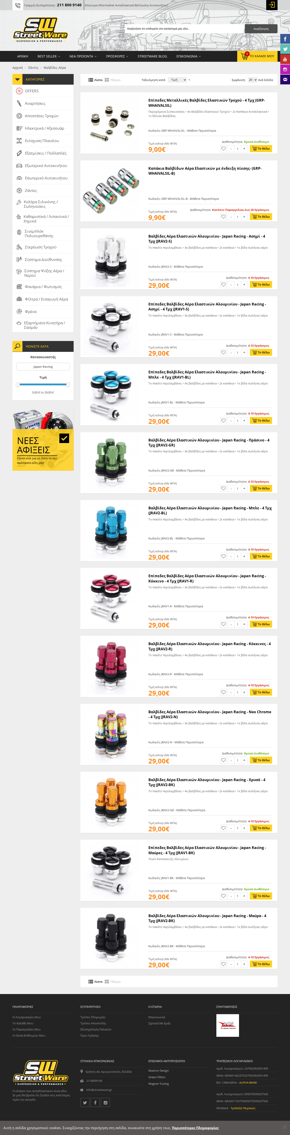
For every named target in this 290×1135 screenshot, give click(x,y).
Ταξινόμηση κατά (153, 80)
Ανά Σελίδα (265, 80)
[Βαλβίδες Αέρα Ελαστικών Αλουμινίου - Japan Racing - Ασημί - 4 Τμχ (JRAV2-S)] (111, 231)
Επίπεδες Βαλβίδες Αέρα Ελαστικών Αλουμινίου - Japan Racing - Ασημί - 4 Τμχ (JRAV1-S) (207, 307)
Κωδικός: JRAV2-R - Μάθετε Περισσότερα (175, 674)
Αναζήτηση (261, 29)
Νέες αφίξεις (33, 445)
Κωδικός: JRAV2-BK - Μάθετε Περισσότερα (176, 946)
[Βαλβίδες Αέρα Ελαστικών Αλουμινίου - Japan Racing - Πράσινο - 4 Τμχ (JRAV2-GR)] (111, 434)
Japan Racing (43, 367)
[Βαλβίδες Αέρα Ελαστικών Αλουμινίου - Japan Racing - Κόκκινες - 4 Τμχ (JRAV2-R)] (111, 638)
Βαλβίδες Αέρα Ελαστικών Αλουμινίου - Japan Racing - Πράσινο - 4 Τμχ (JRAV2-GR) (208, 443)
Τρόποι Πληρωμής (92, 1017)
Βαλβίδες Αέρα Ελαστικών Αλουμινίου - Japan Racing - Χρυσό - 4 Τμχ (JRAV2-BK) (206, 782)
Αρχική (17, 67)
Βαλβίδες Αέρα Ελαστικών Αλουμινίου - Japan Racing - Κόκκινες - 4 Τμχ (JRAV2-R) (209, 646)
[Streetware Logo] (40, 30)
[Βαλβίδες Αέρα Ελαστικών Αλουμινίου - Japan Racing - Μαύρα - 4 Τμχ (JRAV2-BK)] (111, 910)
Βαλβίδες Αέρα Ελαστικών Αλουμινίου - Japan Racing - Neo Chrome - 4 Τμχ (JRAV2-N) (209, 714)
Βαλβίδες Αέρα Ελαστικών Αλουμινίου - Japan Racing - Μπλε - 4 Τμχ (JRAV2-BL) (210, 510)
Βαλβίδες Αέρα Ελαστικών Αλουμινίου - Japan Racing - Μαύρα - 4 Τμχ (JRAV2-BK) (207, 918)
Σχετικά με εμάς (159, 1023)
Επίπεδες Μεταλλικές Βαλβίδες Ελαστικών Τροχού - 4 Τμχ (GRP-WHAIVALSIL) (206, 103)
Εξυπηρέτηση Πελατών (95, 1029)
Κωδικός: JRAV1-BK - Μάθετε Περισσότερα (176, 878)
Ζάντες (33, 67)
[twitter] (84, 1102)
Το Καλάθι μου (22, 1023)
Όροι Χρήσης (89, 1035)
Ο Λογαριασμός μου (26, 1017)
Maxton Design (158, 1070)
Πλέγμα (115, 80)
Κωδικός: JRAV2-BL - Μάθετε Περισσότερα (176, 538)
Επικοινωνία (156, 1017)
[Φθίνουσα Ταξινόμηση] (189, 79)
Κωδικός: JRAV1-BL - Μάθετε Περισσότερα (176, 402)
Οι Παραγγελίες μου (26, 1029)
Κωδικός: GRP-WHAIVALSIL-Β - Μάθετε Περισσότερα (183, 199)
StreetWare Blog (152, 56)
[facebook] (95, 1102)
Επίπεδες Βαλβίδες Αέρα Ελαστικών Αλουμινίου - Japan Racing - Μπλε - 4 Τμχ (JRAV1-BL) (207, 374)
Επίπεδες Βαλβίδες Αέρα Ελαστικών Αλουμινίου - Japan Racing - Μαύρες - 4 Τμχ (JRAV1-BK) (207, 850)
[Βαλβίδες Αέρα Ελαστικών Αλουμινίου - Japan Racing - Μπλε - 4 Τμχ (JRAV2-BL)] (111, 502)
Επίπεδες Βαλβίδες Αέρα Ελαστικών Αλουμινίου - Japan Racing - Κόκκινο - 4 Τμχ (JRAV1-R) (207, 578)
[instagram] (105, 1102)
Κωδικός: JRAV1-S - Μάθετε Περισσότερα (175, 334)
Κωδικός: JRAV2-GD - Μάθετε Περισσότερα (176, 810)
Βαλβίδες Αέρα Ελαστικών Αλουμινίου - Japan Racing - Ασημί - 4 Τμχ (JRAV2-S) (206, 239)
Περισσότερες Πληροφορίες (195, 1127)
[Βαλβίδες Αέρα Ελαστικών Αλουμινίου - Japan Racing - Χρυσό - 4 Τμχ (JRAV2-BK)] (111, 774)
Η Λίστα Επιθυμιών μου (28, 1035)
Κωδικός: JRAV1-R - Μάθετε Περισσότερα (175, 606)
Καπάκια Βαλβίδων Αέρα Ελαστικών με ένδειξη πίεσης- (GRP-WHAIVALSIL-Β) (204, 171)
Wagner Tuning (158, 1084)
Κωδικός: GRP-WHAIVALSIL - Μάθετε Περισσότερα (182, 131)
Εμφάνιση (238, 80)
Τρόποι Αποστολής (93, 1023)
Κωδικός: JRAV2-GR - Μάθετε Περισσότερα (176, 470)
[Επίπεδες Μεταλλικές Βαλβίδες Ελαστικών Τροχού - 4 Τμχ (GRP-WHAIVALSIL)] (111, 95)
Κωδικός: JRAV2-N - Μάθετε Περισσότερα (175, 742)
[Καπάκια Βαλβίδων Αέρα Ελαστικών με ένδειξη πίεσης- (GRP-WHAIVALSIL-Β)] (111, 163)
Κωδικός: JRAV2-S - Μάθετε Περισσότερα (175, 267)
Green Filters (156, 1077)
